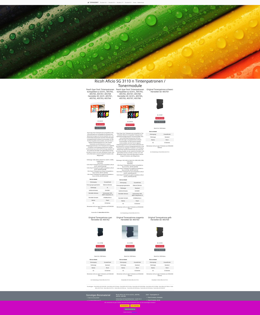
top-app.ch (134, 312)
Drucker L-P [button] (120, 2)
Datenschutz (140, 2)
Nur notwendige (135, 305)
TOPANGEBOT (93, 2)
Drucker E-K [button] (112, 2)
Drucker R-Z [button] (128, 2)
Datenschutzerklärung (130, 309)
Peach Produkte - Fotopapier (155, 297)
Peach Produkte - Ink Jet (154, 300)
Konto (134, 2)
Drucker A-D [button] (103, 2)
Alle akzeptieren (124, 305)
